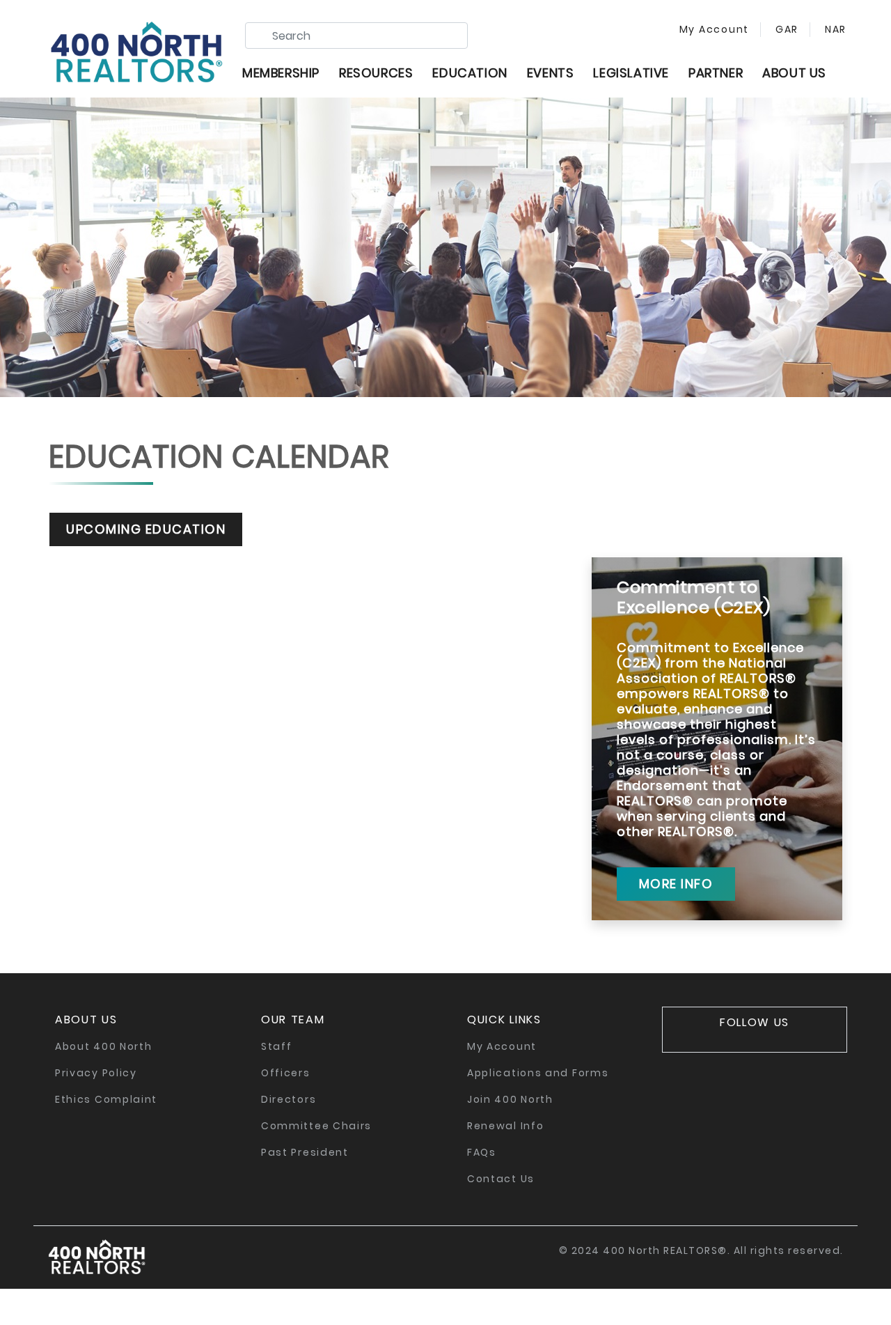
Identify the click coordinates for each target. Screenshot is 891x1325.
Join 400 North (510, 1099)
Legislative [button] (631, 73)
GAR (785, 29)
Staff (276, 1046)
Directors (288, 1099)
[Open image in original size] (136, 48)
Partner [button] (715, 73)
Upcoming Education (146, 529)
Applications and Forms (537, 1073)
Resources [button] (376, 73)
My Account (714, 29)
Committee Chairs (316, 1126)
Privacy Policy (96, 1073)
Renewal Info (505, 1126)
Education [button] (469, 73)
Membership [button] (281, 73)
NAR (833, 29)
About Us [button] (86, 1020)
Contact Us (501, 1179)
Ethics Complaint (106, 1099)
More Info (676, 883)
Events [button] (550, 73)
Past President (305, 1152)
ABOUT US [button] (794, 73)
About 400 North (103, 1046)
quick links (504, 1020)
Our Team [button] (293, 1020)
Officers (285, 1073)
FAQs (481, 1152)
